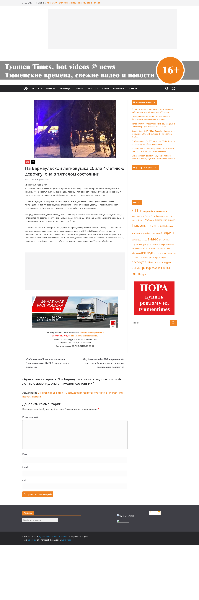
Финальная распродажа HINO (84, 335)
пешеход (171, 253)
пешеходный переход (141, 257)
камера (135, 248)
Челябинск (147, 233)
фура (143, 274)
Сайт (24, 480)
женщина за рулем (160, 244)
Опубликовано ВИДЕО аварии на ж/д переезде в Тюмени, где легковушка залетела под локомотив (103, 363)
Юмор (105, 88)
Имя (24, 454)
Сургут (141, 220)
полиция (162, 257)
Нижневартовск (138, 216)
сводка (156, 267)
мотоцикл (146, 248)
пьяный (153, 263)
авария (167, 232)
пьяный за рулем (164, 262)
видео (153, 239)
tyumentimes (44, 179)
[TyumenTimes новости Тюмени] (25, 88)
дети (144, 245)
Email (25, 467)
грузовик (137, 244)
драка (149, 245)
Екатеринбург (147, 211)
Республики (156, 216)
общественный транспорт (161, 248)
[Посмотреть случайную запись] (173, 88)
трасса (165, 268)
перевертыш (161, 253)
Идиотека (93, 88)
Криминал (118, 88)
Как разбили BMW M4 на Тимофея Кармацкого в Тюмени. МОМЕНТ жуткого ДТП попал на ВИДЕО (73, 4)
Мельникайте (161, 211)
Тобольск (149, 220)
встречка (164, 239)
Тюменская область (165, 219)
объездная (136, 253)
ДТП (40, 88)
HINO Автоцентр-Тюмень (92, 332)
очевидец (148, 253)
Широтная (156, 233)
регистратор (141, 267)
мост (140, 248)
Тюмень (139, 225)
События (51, 88)
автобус (135, 240)
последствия (141, 262)
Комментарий (31, 417)
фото (136, 273)
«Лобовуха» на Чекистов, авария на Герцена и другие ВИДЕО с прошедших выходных (47, 363)
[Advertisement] (75, 271)
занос (171, 245)
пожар (154, 257)
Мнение (133, 88)
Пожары (79, 88)
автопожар (143, 240)
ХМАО (163, 226)
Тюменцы (65, 88)
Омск (147, 216)
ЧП (32, 88)
